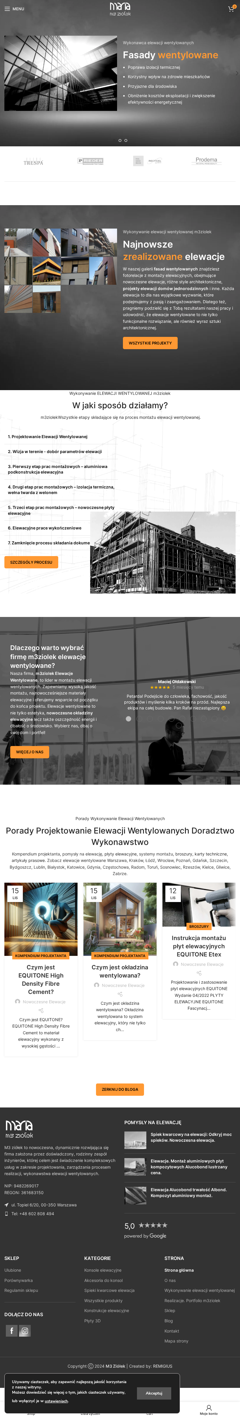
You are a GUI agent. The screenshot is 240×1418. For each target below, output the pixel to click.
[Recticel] (149, 161)
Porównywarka (18, 1280)
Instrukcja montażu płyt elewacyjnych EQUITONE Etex (199, 946)
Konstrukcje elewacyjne (106, 1310)
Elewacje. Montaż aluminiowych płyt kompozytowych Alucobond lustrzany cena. (189, 1166)
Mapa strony (176, 1340)
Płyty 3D (92, 1320)
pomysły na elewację (82, 853)
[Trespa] (33, 161)
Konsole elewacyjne (102, 1270)
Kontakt (171, 1330)
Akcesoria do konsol (103, 1280)
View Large (27, 234)
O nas (170, 1280)
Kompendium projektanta (36, 853)
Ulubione (12, 1270)
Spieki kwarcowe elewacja (109, 1290)
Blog (168, 1320)
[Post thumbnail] (135, 1140)
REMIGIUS (162, 1366)
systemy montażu (156, 853)
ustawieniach (56, 1401)
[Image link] (19, 1128)
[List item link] (60, 1213)
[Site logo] (120, 8)
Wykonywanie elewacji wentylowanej (199, 1290)
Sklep (169, 1310)
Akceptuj (154, 1393)
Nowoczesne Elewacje (44, 1001)
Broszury (199, 926)
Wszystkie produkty (103, 1300)
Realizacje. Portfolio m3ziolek (192, 1300)
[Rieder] (91, 161)
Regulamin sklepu (21, 1290)
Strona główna (179, 1270)
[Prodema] (207, 161)
